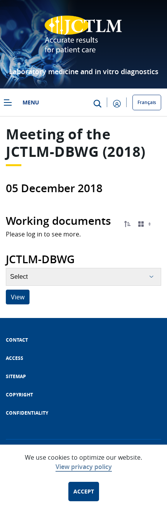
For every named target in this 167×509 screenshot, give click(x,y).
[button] (127, 224)
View (17, 297)
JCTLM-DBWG (52, 151)
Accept (83, 491)
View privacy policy (84, 466)
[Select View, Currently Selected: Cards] (145, 224)
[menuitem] (17, 340)
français (146, 102)
